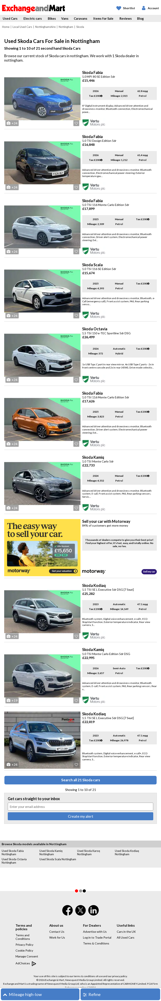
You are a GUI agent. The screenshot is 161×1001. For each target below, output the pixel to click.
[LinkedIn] (93, 913)
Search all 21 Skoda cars (80, 780)
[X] (80, 914)
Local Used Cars (22, 26)
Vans (64, 18)
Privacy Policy (24, 944)
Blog (140, 18)
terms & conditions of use (88, 976)
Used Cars (10, 18)
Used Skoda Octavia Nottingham (14, 861)
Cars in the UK (126, 931)
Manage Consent (27, 956)
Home (5, 26)
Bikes (52, 18)
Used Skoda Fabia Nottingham (13, 852)
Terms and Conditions (23, 936)
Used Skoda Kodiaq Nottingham (127, 852)
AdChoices (23, 963)
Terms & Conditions (96, 943)
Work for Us (57, 937)
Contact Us (56, 931)
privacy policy (119, 976)
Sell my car (149, 571)
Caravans (80, 18)
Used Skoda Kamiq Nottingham (50, 852)
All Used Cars (125, 937)
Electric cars (32, 18)
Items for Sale (103, 18)
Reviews (125, 18)
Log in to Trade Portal (97, 937)
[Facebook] (67, 913)
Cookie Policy (24, 950)
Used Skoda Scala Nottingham (57, 859)
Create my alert (80, 816)
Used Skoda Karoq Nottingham (88, 852)
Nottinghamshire (45, 26)
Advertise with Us (95, 931)
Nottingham (66, 26)
